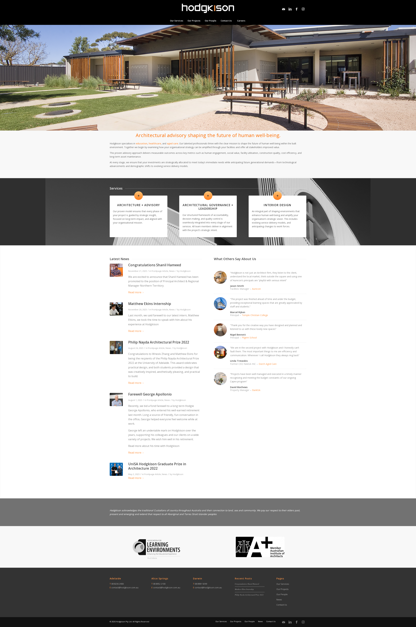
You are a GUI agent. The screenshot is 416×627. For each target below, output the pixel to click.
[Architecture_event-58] (116, 469)
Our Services (282, 583)
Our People (282, 594)
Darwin (197, 578)
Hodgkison (185, 271)
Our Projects (282, 589)
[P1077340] (116, 270)
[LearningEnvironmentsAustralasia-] (155, 549)
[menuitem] (176, 21)
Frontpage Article (160, 271)
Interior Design (277, 205)
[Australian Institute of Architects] (260, 547)
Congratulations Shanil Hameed (154, 265)
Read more (134, 292)
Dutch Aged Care (268, 363)
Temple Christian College (255, 315)
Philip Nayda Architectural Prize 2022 (158, 342)
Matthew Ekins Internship (149, 303)
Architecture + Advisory (138, 205)
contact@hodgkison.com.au (124, 587)
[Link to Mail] (283, 9)
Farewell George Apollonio (150, 394)
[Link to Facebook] (296, 9)
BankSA (256, 390)
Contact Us (281, 604)
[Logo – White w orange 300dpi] (208, 8)
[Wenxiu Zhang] (116, 347)
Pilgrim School (249, 337)
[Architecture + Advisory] (138, 195)
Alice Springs (159, 578)
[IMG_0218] (116, 309)
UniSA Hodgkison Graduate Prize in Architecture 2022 (157, 466)
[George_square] (116, 399)
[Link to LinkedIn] (290, 9)
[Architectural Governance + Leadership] (208, 195)
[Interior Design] (277, 195)
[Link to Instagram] (303, 9)
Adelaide (115, 578)
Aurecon (256, 288)
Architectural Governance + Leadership (208, 207)
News (172, 271)
